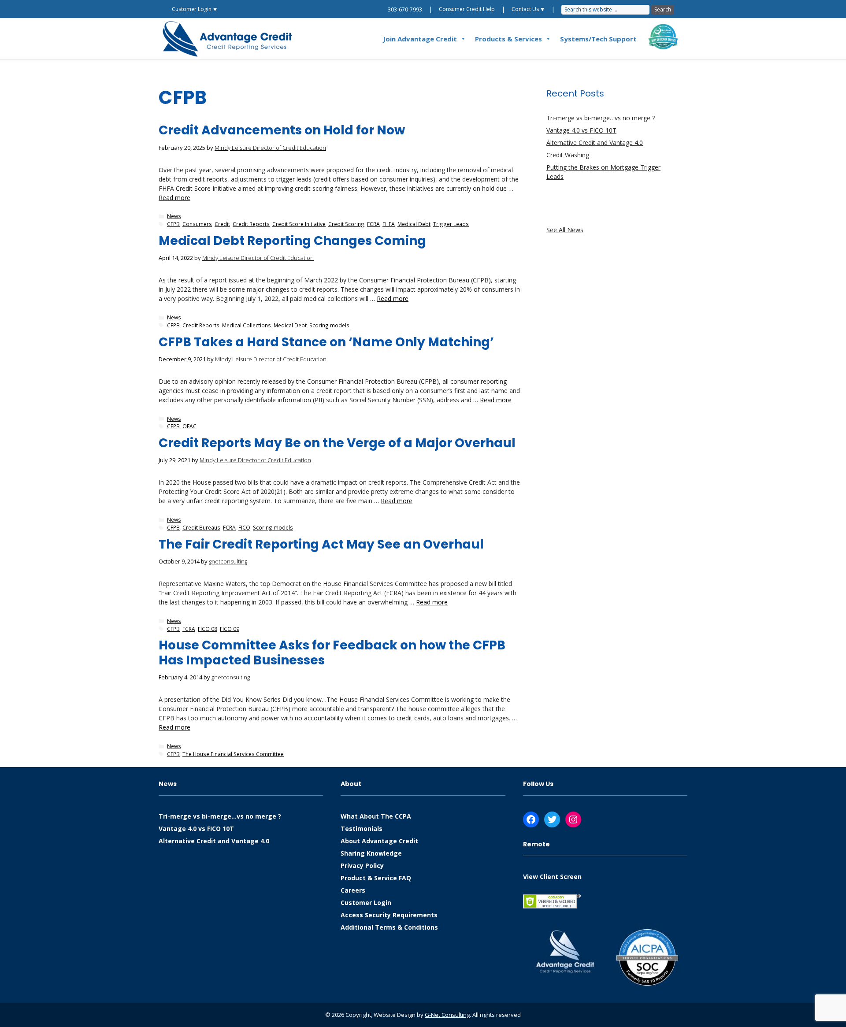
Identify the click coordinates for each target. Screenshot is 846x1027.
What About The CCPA (376, 816)
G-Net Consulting (447, 1015)
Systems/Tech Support (598, 38)
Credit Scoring (346, 223)
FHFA (388, 223)
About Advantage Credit (379, 841)
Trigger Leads (451, 223)
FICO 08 (207, 628)
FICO (244, 527)
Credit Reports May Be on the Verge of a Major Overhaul (337, 443)
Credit (222, 223)
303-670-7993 (405, 9)
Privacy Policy (362, 865)
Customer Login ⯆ (194, 9)
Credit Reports (251, 223)
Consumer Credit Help (467, 9)
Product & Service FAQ (376, 878)
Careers (353, 890)
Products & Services (508, 38)
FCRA (373, 223)
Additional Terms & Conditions (389, 927)
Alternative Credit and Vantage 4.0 (594, 142)
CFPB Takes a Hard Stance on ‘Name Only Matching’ (326, 342)
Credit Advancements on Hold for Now (282, 130)
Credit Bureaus (201, 527)
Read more (174, 197)
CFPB (173, 223)
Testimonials (361, 828)
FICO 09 (229, 628)
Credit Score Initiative (299, 223)
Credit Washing (567, 155)
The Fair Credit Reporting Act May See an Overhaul (321, 544)
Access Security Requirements (389, 915)
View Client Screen (552, 876)
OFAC (189, 426)
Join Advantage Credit (420, 38)
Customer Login (366, 902)
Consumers (197, 223)
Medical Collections (246, 325)
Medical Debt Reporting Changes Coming (292, 240)
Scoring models (329, 325)
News (174, 215)
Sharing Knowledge (371, 853)
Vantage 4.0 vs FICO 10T (581, 130)
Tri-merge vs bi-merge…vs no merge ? (600, 118)
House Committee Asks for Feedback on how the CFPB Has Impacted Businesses (332, 653)
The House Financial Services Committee (233, 753)
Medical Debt (413, 223)
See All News (564, 230)
